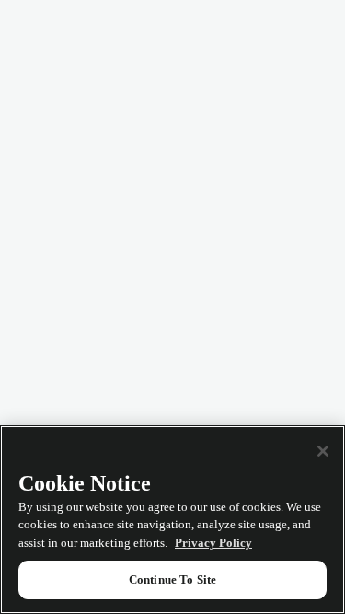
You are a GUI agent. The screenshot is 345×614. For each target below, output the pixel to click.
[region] (172, 519)
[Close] (323, 451)
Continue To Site (172, 579)
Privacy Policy (213, 543)
